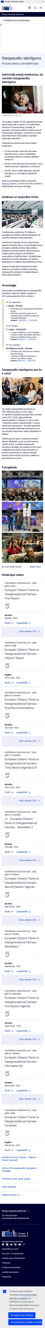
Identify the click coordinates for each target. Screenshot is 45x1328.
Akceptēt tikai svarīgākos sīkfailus (26, 1322)
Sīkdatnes (6, 1263)
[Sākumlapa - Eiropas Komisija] (7, 7)
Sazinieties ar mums (10, 1249)
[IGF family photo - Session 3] (22, 486)
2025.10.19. (32, 339)
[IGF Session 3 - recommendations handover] (22, 517)
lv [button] (29, 7)
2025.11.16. (31, 361)
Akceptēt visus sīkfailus (22, 1315)
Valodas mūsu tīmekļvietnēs (13, 1258)
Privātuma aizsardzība (11, 1267)
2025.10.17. (21, 339)
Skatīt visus (35, 566)
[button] (9, 623)
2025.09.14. (33, 320)
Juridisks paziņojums (10, 1272)
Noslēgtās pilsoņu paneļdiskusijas (17, 20)
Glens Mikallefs (9, 1187)
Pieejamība (6, 1277)
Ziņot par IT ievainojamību (13, 1253)
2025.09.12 (22, 320)
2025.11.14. (21, 361)
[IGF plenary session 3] (22, 548)
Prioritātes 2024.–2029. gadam (16, 1179)
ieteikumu (6, 183)
